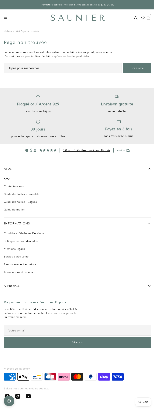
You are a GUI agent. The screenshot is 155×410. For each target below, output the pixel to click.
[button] (6, 18)
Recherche (134, 68)
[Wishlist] (140, 18)
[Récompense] (9, 401)
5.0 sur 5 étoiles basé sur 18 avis (85, 150)
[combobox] (61, 68)
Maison (8, 31)
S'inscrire (76, 342)
